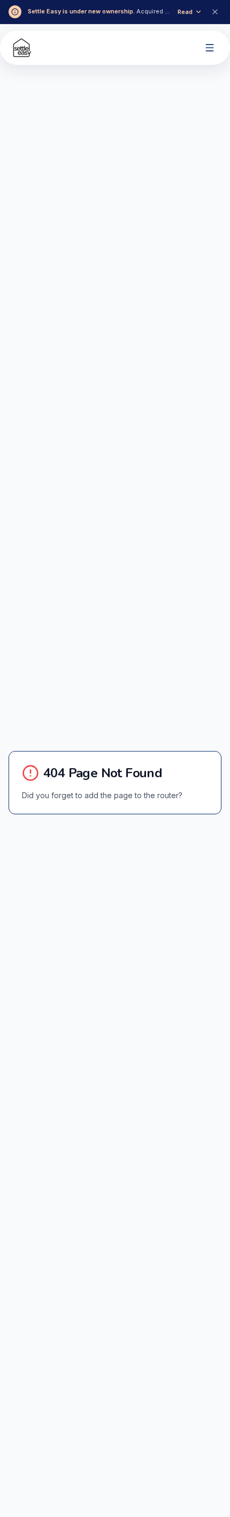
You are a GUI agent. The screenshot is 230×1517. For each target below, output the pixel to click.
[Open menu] (209, 48)
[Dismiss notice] (215, 11)
